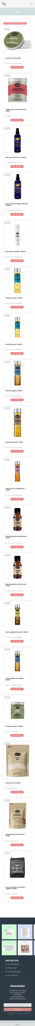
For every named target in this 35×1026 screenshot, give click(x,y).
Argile (9, 116)
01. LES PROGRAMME (12, 964)
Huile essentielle (19, 543)
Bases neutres (18, 256)
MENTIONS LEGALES (26, 1022)
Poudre (17, 731)
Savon (16, 894)
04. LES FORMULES (11, 975)
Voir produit (17, 67)
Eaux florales (18, 162)
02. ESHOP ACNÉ (11, 968)
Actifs (9, 63)
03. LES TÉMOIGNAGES (13, 972)
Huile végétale (18, 303)
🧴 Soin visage (17, 63)
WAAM (7, 29)
